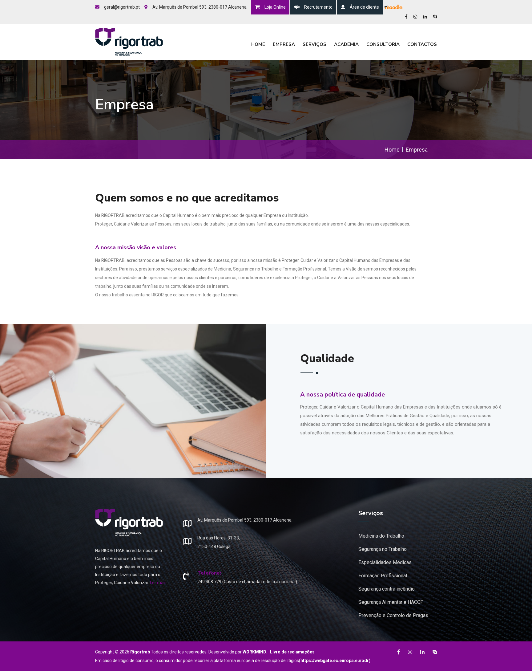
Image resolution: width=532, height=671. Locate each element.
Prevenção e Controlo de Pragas (393, 615)
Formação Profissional (382, 576)
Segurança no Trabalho (382, 549)
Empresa (284, 44)
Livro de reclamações (292, 651)
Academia (346, 44)
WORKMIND (254, 651)
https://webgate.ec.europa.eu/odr (334, 660)
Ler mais (158, 582)
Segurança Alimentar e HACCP (391, 602)
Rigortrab (140, 651)
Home (258, 44)
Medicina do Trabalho (381, 536)
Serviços (314, 44)
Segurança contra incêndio (386, 589)
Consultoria (383, 44)
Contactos (422, 44)
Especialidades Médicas (385, 562)
